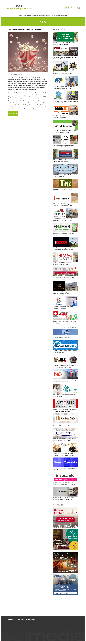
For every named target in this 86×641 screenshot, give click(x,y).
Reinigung (42, 15)
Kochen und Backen (32, 15)
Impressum (11, 619)
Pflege (58, 15)
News (20, 15)
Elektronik (64, 15)
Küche (24, 15)
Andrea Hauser (18, 74)
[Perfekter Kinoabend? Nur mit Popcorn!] (28, 52)
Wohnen (48, 15)
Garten (53, 15)
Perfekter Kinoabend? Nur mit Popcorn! (25, 30)
